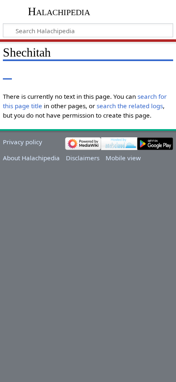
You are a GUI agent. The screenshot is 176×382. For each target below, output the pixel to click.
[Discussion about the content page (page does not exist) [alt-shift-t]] (25, 73)
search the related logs (130, 106)
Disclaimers (82, 158)
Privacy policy (22, 142)
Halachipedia (59, 11)
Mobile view (123, 158)
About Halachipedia (31, 158)
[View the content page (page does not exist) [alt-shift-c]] (7, 73)
